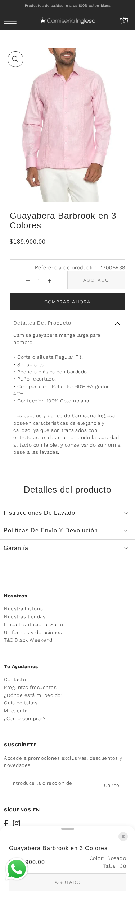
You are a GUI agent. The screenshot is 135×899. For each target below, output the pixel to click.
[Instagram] (16, 823)
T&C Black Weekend (28, 640)
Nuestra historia (23, 608)
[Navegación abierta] (12, 21)
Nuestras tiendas (24, 616)
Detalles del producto (42, 323)
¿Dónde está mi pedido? (33, 695)
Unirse (112, 785)
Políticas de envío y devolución (51, 530)
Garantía (16, 548)
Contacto (15, 679)
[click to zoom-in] (15, 59)
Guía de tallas (20, 702)
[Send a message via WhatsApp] (17, 869)
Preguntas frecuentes (30, 687)
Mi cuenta (16, 710)
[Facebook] (6, 823)
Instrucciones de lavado (39, 513)
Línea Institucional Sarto (33, 624)
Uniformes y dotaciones (33, 632)
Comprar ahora (67, 301)
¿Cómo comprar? (24, 718)
